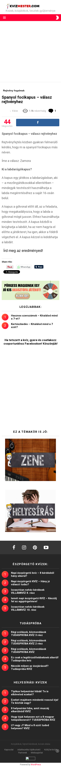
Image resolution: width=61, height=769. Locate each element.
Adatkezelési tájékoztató (28, 749)
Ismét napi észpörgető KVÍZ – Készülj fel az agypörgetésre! (34, 600)
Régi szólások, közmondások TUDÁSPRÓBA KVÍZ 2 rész (28, 642)
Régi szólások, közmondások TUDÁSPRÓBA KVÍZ (28, 650)
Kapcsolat (9, 749)
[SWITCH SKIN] (57, 17)
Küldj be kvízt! (50, 749)
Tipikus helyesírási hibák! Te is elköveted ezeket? (29, 693)
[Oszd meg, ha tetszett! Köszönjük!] (37, 122)
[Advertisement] (30, 51)
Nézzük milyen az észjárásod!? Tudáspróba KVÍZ (29, 667)
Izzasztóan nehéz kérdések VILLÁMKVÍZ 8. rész (27, 591)
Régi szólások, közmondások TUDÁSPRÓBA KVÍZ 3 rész (28, 634)
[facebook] (14, 547)
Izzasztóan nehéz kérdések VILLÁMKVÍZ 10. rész (27, 608)
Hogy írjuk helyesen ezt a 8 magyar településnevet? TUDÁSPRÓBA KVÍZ (33, 718)
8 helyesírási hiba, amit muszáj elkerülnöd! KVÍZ (30, 710)
